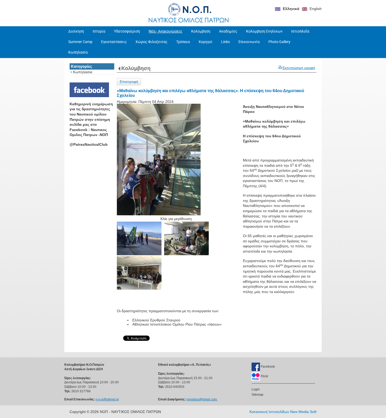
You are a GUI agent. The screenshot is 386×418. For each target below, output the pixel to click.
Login (256, 389)
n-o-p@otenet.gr (107, 399)
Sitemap (257, 394)
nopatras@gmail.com (202, 399)
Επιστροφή (129, 82)
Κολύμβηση (135, 68)
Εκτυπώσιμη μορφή (299, 68)
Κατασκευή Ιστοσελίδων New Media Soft (282, 412)
